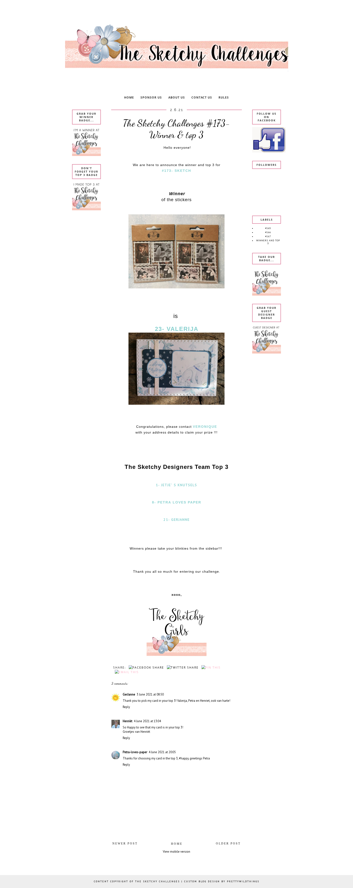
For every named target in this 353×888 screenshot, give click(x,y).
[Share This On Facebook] (145, 667)
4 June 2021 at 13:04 (147, 721)
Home (177, 843)
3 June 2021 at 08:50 (150, 694)
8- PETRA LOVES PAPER (176, 502)
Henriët (127, 721)
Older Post (228, 843)
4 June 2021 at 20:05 (162, 752)
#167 (268, 236)
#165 (268, 228)
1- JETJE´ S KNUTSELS (176, 485)
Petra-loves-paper (135, 752)
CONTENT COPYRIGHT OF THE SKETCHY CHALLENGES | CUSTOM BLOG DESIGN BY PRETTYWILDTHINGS (176, 881)
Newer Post (125, 843)
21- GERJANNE (177, 519)
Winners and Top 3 (268, 242)
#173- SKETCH (176, 171)
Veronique (205, 426)
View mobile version (176, 852)
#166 (268, 232)
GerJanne (129, 694)
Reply (126, 707)
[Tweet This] (182, 667)
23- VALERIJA (176, 329)
